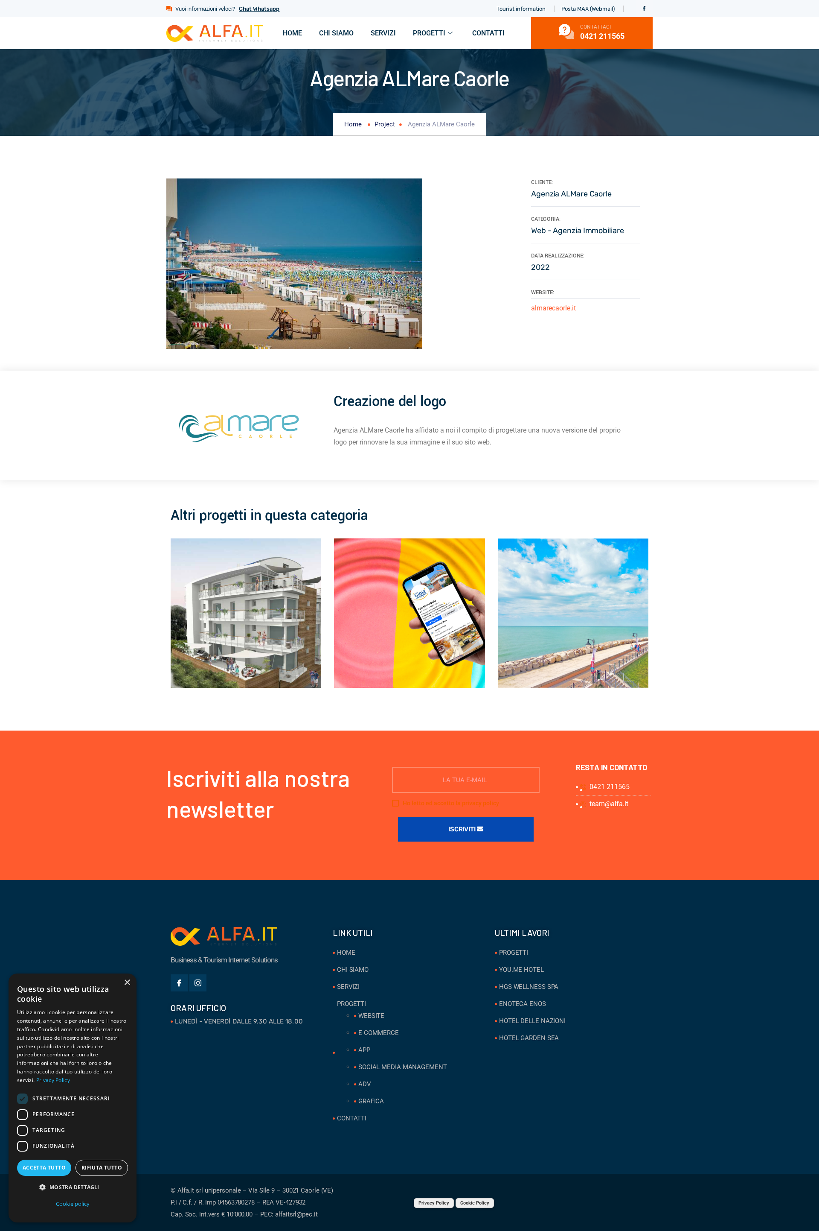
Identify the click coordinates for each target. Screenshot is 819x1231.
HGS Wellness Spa (528, 987)
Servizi (383, 33)
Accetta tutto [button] (44, 1167)
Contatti (488, 33)
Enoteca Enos (522, 1004)
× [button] (127, 983)
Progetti (429, 33)
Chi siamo (336, 33)
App (364, 1050)
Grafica (371, 1101)
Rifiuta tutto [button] (101, 1167)
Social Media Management (402, 1067)
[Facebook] (644, 8)
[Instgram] (197, 982)
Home (292, 33)
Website (371, 1016)
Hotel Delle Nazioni (532, 1021)
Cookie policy (73, 1204)
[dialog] (72, 1098)
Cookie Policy (474, 1203)
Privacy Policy (433, 1203)
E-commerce (378, 1033)
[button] (72, 1187)
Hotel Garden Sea (529, 1038)
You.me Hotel (521, 970)
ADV (364, 1084)
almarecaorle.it (553, 308)
